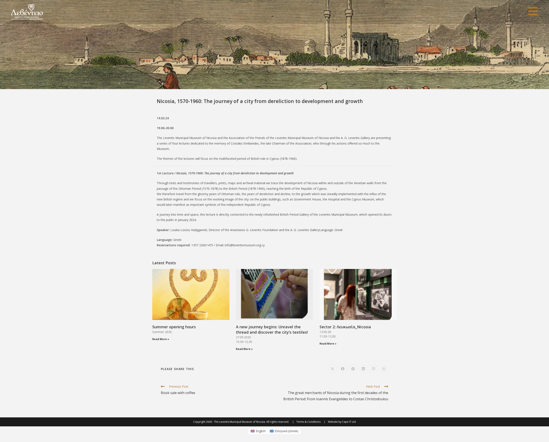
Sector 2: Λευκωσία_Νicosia (345, 326)
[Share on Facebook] (342, 369)
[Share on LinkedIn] (363, 369)
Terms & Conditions (308, 422)
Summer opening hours (174, 326)
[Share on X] (332, 369)
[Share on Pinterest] (353, 369)
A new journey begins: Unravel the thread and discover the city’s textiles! (272, 329)
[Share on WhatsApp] (384, 369)
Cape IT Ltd (349, 422)
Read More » (160, 339)
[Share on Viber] (373, 369)
